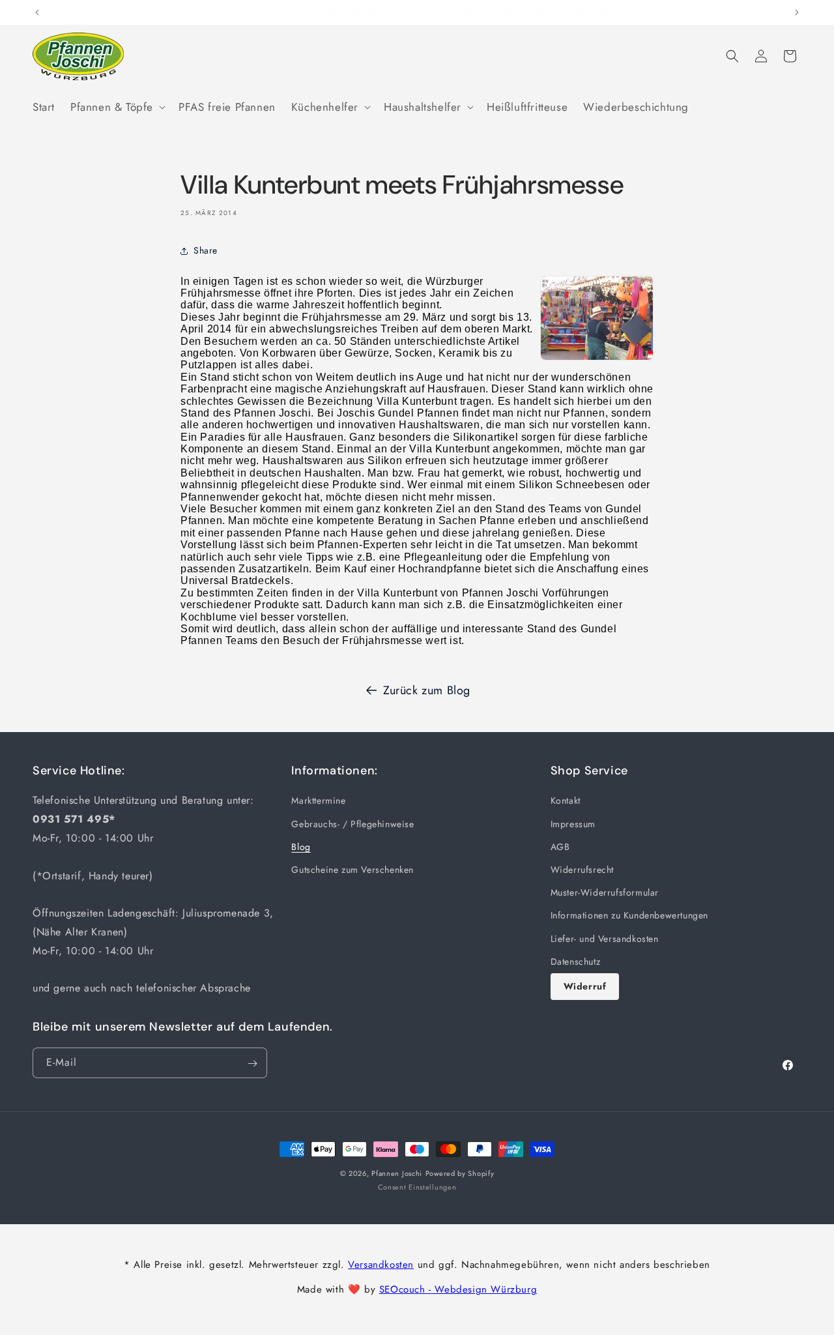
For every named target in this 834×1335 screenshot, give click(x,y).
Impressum (573, 823)
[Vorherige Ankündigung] (37, 12)
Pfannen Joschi (396, 1173)
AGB (560, 846)
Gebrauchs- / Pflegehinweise (352, 823)
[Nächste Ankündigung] (797, 12)
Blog (300, 846)
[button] (117, 107)
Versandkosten (381, 1264)
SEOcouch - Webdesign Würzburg (458, 1289)
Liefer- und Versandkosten (605, 938)
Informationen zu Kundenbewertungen (629, 915)
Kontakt (566, 800)
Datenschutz (576, 961)
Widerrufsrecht (582, 869)
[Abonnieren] (252, 1063)
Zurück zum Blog (426, 690)
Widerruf (585, 986)
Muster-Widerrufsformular (605, 892)
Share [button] (206, 250)
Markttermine (318, 800)
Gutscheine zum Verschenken (352, 869)
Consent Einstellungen (417, 1186)
